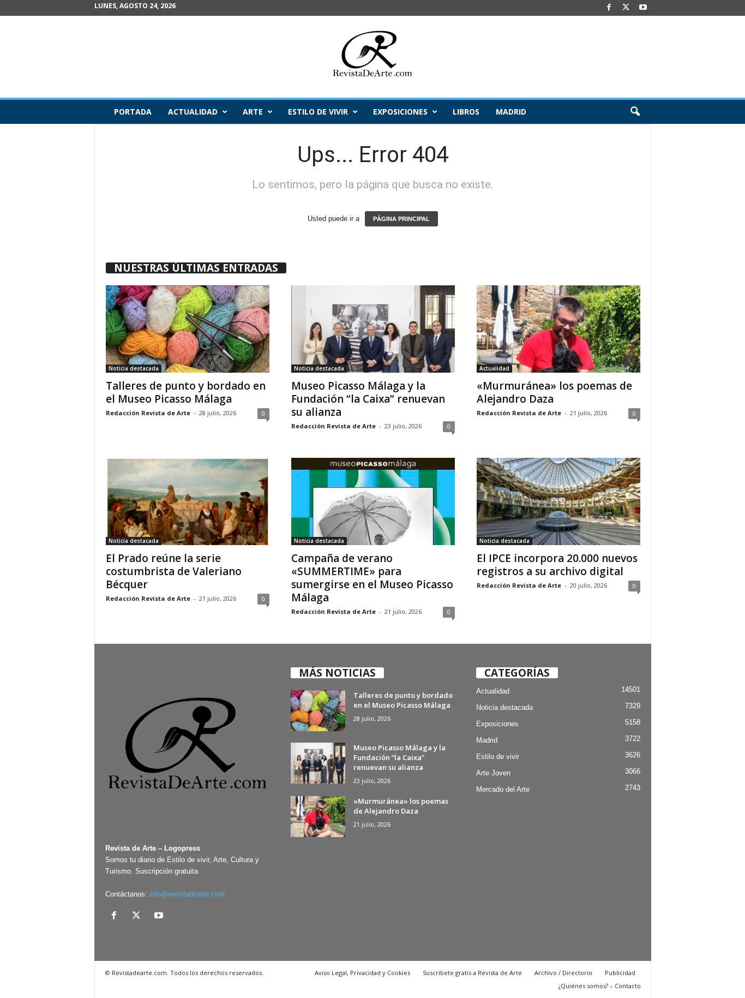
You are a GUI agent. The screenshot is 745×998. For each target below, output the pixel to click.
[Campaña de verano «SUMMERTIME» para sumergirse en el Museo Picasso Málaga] (373, 501)
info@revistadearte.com (187, 894)
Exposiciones (400, 111)
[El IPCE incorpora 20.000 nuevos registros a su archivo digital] (558, 501)
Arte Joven (493, 773)
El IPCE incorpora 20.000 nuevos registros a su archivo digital (557, 564)
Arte (253, 111)
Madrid (511, 111)
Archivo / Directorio (563, 973)
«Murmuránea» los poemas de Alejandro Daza (554, 392)
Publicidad (620, 973)
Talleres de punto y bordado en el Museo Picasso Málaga (186, 392)
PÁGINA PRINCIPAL (401, 219)
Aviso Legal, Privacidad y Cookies (362, 973)
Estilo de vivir (318, 111)
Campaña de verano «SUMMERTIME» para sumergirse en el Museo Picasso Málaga (372, 578)
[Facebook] (609, 8)
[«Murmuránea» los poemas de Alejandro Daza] (558, 329)
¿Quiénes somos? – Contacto (599, 986)
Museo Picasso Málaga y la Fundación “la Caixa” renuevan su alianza (368, 399)
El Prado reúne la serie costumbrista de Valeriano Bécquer (174, 571)
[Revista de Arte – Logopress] (372, 57)
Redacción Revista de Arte (148, 413)
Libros (466, 111)
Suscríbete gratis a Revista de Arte (472, 973)
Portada (133, 111)
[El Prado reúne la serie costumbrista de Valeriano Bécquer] (187, 501)
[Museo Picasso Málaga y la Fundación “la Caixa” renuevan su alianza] (373, 329)
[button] (635, 112)
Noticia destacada (134, 368)
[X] (626, 8)
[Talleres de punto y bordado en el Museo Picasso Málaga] (187, 329)
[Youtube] (643, 8)
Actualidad (193, 111)
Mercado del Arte (503, 789)
